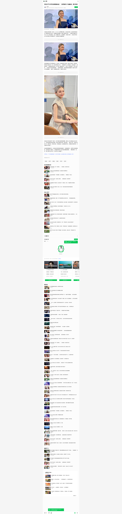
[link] (49, 513)
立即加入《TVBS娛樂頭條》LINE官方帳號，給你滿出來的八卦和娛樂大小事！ (59, 154)
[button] (46, 513)
